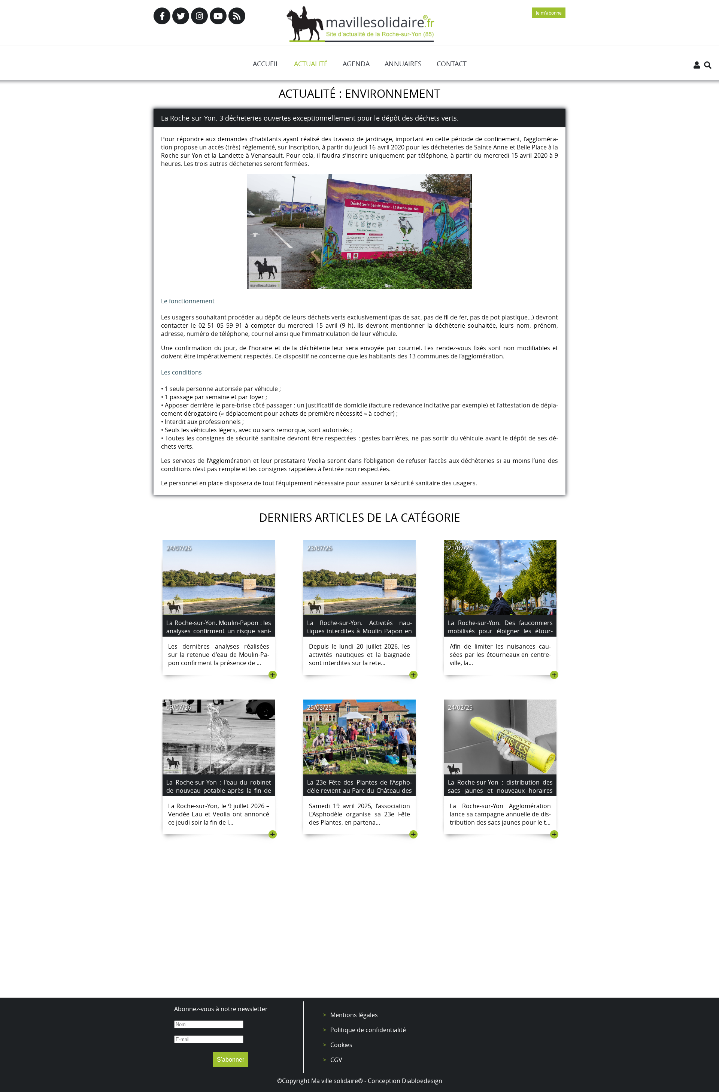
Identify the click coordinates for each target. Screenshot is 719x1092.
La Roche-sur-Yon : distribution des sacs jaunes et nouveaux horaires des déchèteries (500, 790)
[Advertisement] (359, 930)
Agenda (356, 63)
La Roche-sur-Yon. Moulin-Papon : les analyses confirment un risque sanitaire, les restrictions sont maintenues (218, 635)
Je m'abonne (549, 13)
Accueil (266, 63)
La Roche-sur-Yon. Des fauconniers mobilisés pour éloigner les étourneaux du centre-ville (500, 631)
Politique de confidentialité (368, 1030)
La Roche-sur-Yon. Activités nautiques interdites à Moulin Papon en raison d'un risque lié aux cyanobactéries (359, 635)
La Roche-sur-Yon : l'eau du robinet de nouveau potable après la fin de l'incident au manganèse (218, 790)
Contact (452, 63)
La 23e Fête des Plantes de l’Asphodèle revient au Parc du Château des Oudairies (359, 790)
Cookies (341, 1045)
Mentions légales (354, 1015)
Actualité (311, 63)
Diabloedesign (422, 1081)
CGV (336, 1060)
